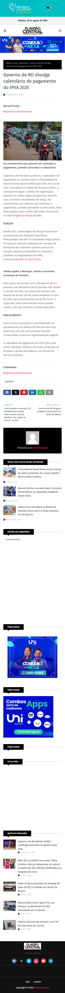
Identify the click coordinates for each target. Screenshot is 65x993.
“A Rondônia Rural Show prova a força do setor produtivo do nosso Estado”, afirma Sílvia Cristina (39, 473)
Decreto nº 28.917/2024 (28, 259)
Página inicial (12, 63)
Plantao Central (41, 987)
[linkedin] (50, 960)
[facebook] (14, 960)
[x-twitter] (21, 960)
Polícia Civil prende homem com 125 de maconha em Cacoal (38, 923)
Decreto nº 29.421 (47, 283)
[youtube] (43, 960)
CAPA (28, 982)
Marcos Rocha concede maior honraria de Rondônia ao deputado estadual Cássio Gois (40, 492)
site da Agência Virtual (19, 215)
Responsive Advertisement (17, 111)
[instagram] (36, 960)
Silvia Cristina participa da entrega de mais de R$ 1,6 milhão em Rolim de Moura (39, 887)
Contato (37, 982)
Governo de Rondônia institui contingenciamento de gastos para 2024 (37, 845)
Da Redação (40, 447)
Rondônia (24, 63)
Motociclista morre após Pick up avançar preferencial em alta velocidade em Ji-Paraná (36, 906)
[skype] (28, 960)
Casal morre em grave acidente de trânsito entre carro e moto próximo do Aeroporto (38, 510)
